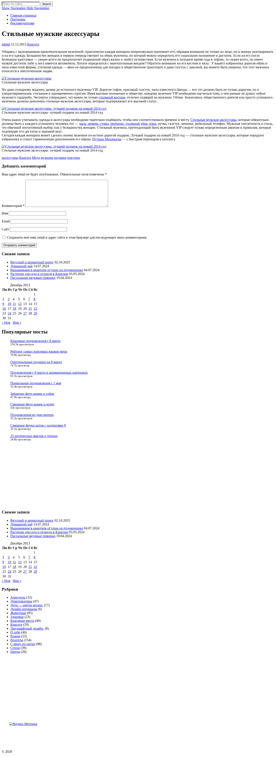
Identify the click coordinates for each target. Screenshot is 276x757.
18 (14, 308)
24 (9, 313)
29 (35, 313)
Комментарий (13, 206)
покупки (73, 158)
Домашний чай (21, 266)
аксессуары (10, 158)
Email (6, 221)
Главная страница (23, 15)
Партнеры (17, 19)
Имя (5, 213)
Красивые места (22, 620)
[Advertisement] (80, 735)
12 (20, 304)
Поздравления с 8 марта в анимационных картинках (49, 372)
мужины (47, 158)
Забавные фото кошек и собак (32, 394)
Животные (18, 613)
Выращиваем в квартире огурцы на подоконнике (46, 270)
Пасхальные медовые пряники (32, 278)
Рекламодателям (22, 23)
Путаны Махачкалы (106, 139)
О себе (15, 632)
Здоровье (17, 617)
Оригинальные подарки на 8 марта (36, 362)
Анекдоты (17, 597)
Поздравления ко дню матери (32, 415)
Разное (15, 636)
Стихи (15, 648)
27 (25, 313)
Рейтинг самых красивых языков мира (38, 351)
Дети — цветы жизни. (26, 605)
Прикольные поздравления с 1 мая (35, 383)
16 (4, 308)
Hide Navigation (38, 8)
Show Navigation (14, 8)
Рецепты (16, 640)
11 (14, 304)
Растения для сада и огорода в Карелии (39, 274)
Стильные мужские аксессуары (213, 120)
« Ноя (6, 322)
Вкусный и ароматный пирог (32, 262)
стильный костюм (112, 97)
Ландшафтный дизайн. (27, 628)
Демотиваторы (21, 601)
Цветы (15, 652)
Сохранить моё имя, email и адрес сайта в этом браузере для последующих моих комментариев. (77, 237)
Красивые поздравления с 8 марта (35, 341)
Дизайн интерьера (23, 609)
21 (30, 308)
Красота (33, 44)
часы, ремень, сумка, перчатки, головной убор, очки (117, 123)
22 (35, 308)
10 (9, 304)
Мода (36, 158)
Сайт (5, 229)
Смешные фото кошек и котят (32, 404)
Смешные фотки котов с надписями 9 (38, 425)
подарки (60, 158)
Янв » (17, 322)
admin (6, 44)
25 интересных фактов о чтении (34, 436)
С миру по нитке (22, 644)
